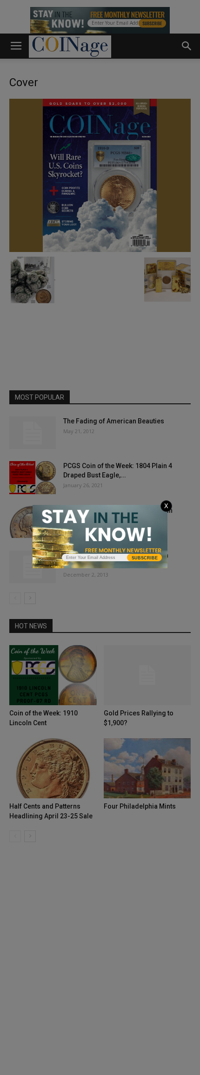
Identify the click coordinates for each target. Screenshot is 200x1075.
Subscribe (145, 558)
